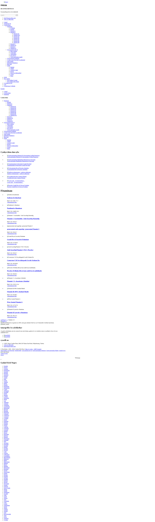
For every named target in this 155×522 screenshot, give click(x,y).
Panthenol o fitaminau (14, 208)
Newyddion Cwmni (12, 80)
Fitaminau (9, 26)
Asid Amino (10, 61)
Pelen (11, 76)
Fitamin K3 (13, 48)
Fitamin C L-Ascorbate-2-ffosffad (18, 281)
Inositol (12, 29)
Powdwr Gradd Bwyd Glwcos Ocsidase (17, 186)
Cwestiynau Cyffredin (9, 86)
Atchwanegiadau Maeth (52, 350)
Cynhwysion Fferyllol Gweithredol (16, 60)
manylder (14, 202)
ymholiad (9, 202)
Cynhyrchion (7, 25)
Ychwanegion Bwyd (12, 49)
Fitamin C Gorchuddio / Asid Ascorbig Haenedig (23, 218)
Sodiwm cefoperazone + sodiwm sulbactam (18, 173)
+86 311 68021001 (9, 345)
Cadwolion (13, 52)
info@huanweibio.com (10, 346)
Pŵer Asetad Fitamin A (14, 302)
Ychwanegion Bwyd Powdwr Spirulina (17, 169)
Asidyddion (13, 54)
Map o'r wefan (29, 349)
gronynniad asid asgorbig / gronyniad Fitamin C (23, 229)
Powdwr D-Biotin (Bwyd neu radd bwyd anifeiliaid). (24, 271)
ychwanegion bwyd (27, 350)
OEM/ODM (18, 350)
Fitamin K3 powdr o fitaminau (17, 312)
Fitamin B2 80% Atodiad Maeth (18, 292)
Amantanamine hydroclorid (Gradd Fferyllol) (18, 165)
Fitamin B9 (16, 42)
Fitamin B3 (16, 38)
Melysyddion (13, 51)
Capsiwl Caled (14, 70)
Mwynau (9, 64)
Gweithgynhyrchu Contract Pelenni (16, 178)
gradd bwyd (62, 350)
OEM (8, 65)
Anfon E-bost (4, 353)
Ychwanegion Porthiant (13, 58)
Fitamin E (12, 47)
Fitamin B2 (16, 36)
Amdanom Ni (7, 23)
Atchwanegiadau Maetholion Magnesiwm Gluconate (20, 161)
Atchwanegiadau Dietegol (39, 350)
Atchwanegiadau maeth (16, 57)
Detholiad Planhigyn (12, 63)
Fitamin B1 (16, 33)
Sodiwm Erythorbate (14, 198)
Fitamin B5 (16, 39)
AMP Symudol (37, 349)
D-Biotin (12, 28)
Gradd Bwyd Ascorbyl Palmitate (18, 239)
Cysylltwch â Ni (8, 83)
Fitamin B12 (17, 35)
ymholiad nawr (4, 332)
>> (7, 320)
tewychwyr (13, 55)
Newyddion (7, 78)
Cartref (5, 22)
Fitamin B (12, 32)
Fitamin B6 (16, 41)
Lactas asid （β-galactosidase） (15, 182)
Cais (5, 84)
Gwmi (12, 74)
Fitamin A (12, 31)
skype (2, 355)
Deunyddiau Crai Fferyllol (7, 350)
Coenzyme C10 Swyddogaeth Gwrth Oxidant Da (23, 260)
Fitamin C (12, 44)
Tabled (12, 68)
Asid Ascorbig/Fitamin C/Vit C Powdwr (20, 250)
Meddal (12, 67)
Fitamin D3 (13, 45)
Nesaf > (5, 320)
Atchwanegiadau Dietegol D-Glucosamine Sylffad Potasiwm (22, 157)
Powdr (12, 71)
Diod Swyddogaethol (15, 73)
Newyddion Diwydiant (13, 81)
